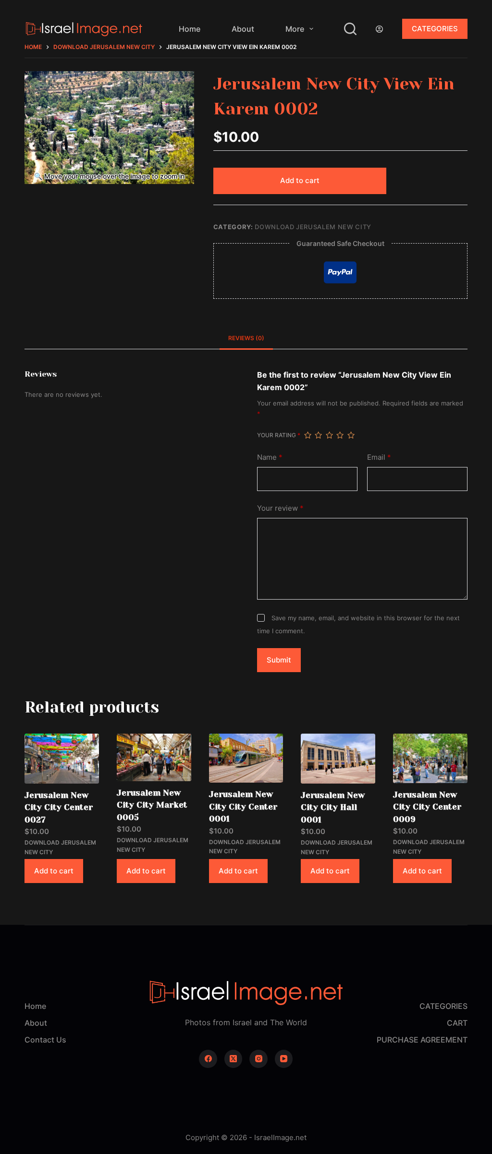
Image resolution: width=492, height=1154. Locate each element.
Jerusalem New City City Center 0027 (59, 807)
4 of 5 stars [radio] (339, 435)
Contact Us (45, 1039)
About (243, 29)
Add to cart (300, 180)
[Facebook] (208, 1059)
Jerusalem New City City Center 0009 (427, 807)
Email (379, 457)
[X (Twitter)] (233, 1059)
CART (457, 1023)
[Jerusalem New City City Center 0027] (62, 758)
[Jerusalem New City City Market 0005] (154, 757)
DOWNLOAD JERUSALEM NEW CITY (313, 227)
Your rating (278, 435)
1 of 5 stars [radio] (307, 435)
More (294, 29)
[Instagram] (258, 1059)
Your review (280, 508)
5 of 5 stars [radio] (350, 435)
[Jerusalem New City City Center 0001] (246, 758)
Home (189, 29)
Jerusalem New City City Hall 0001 (333, 807)
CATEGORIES (435, 28)
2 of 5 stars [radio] (318, 435)
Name (270, 457)
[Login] (379, 29)
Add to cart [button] (54, 870)
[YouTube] (284, 1059)
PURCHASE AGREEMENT (422, 1039)
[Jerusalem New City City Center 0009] (430, 758)
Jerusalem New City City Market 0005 (152, 805)
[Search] (350, 29)
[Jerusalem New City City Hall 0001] (338, 758)
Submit (279, 659)
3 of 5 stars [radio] (329, 435)
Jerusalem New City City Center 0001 (243, 806)
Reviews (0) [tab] (246, 338)
